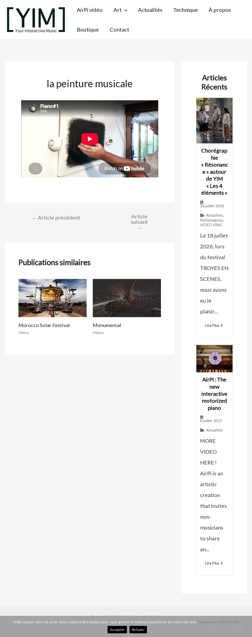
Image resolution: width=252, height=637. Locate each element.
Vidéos (23, 332)
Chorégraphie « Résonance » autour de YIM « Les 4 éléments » (214, 171)
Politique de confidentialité (218, 622)
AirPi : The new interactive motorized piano (214, 393)
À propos (220, 9)
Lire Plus (212, 325)
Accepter (117, 630)
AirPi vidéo (90, 9)
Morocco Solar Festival (44, 325)
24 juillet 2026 (212, 206)
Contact (119, 29)
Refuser (138, 630)
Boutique (88, 29)
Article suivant (139, 222)
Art (117, 9)
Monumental (107, 325)
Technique (185, 9)
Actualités (150, 9)
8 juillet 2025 (211, 421)
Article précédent (56, 217)
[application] (124, 10)
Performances (211, 220)
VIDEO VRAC (211, 225)
